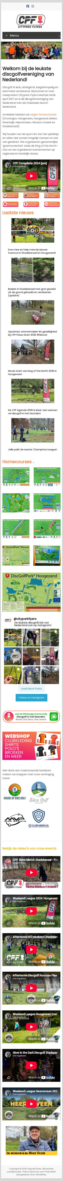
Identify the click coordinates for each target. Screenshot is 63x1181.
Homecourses (17, 462)
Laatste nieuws (18, 213)
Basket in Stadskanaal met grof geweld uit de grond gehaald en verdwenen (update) (32, 292)
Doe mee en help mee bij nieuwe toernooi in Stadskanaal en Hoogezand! (32, 251)
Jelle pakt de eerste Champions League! (32, 449)
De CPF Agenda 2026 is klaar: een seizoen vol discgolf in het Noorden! (32, 411)
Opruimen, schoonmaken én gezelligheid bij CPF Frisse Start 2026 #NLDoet (32, 333)
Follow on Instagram (31, 697)
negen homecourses (43, 114)
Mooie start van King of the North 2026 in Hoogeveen (32, 372)
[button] (13, 637)
